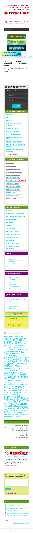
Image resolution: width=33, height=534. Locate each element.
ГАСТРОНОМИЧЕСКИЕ (12, 195)
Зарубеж (12, 365)
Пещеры (10, 384)
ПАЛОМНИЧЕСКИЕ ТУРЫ (13, 190)
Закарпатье (11, 304)
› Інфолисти (17, 21)
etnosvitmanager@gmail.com (16, 457)
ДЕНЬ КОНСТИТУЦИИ (12, 237)
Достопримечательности (15, 266)
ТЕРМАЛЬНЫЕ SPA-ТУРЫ (13, 187)
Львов (16, 375)
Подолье (16, 384)
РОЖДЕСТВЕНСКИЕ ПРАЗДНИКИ (15, 213)
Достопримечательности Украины (17, 299)
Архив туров (10, 201)
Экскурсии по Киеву (14, 277)
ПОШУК (16, 106)
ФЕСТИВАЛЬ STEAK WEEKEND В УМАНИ (18, 410)
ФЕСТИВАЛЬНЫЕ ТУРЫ (12, 184)
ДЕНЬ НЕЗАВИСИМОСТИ (13, 243)
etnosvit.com (25, 439)
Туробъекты (16, 409)
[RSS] (15, 16)
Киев (24, 373)
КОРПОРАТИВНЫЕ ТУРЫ (13, 178)
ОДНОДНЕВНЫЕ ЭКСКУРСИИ (14, 172)
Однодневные (12, 259)
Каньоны (7, 371)
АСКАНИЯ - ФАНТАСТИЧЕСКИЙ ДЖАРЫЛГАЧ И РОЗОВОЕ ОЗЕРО (14, 343)
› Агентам (17, 19)
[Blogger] (28, 16)
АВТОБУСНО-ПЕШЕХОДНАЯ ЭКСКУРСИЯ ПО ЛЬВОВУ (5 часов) (15, 338)
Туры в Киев (12, 279)
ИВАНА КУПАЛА (10, 240)
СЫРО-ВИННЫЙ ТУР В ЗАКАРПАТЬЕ (16, 398)
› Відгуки (25, 21)
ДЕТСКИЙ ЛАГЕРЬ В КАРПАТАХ (13, 356)
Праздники (18, 386)
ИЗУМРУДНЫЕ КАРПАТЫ (15, 367)
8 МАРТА (8, 225)
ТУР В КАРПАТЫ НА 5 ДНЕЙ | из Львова (15, 404)
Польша (9, 386)
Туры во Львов (12, 261)
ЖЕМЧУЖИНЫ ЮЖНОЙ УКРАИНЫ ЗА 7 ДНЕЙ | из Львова (16, 361)
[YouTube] (19, 16)
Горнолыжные (14, 353)
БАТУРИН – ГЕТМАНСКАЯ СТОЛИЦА (15, 346)
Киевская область (13, 306)
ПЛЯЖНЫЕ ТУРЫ (11, 192)
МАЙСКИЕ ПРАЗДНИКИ (12, 231)
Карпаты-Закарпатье (13, 371)
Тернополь (10, 408)
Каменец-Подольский (21, 369)
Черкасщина (12, 308)
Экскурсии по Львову (14, 257)
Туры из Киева (12, 284)
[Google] (17, 16)
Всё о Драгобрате (14, 351)
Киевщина (8, 375)
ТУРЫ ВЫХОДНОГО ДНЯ (13, 169)
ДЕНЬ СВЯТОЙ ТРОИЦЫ (13, 234)
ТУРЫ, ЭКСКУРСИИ (16, 181)
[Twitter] (26, 16)
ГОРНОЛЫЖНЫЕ (11, 166)
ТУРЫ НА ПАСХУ (10, 228)
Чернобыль (17, 416)
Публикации (13, 388)
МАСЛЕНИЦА (9, 222)
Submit (8, 489)
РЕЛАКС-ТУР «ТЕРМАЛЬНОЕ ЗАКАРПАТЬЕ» (15, 393)
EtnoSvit (27, 523)
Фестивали (25, 414)
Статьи (10, 268)
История (9, 369)
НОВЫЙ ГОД (9, 210)
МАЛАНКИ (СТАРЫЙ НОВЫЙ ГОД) (15, 216)
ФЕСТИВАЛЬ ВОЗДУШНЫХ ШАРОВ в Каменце (14, 413)
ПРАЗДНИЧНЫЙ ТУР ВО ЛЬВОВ (13, 382)
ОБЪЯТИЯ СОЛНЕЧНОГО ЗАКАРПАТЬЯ (16, 378)
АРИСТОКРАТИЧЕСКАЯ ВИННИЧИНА (14, 341)
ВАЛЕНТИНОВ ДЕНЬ (11, 219)
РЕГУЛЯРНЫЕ (10, 163)
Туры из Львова (13, 263)
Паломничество (17, 382)
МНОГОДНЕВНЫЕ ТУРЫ (13, 175)
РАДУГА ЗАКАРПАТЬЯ (15, 390)
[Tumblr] (24, 16)
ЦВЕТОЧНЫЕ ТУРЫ (11, 198)
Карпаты (11, 301)
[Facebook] (22, 16)
